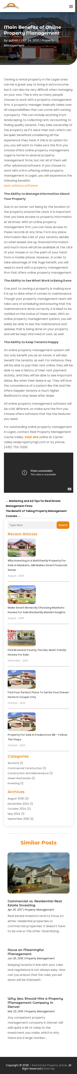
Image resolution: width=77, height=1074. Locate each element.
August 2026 (16, 798)
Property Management (39, 910)
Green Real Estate (19, 778)
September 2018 (18, 819)
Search (63, 525)
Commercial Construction (25, 768)
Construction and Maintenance (28, 773)
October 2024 (17, 809)
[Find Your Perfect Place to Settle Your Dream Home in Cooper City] (22, 680)
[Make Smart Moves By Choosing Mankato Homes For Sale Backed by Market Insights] (22, 595)
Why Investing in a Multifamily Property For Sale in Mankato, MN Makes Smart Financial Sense (37, 565)
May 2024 (14, 814)
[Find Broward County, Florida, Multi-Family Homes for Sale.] (22, 637)
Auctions (13, 763)
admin (13, 40)
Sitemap (49, 1068)
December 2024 (18, 804)
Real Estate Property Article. (50, 1065)
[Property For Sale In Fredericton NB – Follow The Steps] (22, 722)
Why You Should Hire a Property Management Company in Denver (35, 1003)
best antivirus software (21, 185)
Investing (13, 783)
